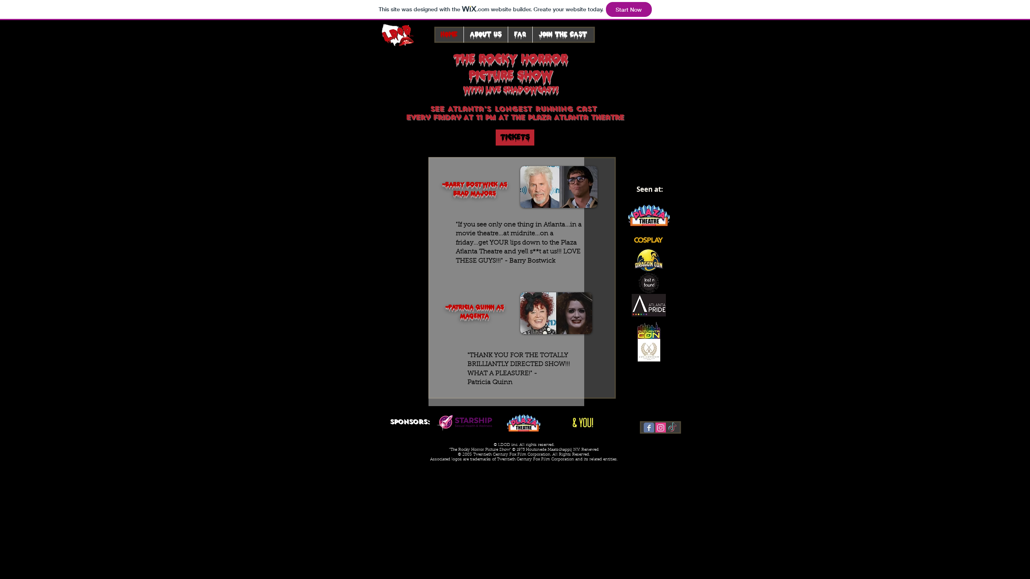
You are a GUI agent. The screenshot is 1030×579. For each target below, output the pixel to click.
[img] (464, 423)
